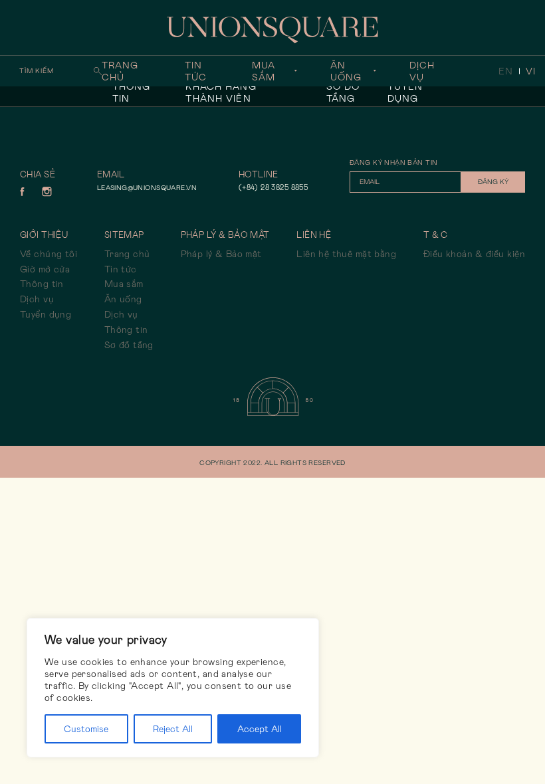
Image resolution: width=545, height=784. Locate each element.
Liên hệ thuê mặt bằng (346, 253)
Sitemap (124, 235)
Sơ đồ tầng (343, 92)
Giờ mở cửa (45, 269)
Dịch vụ (422, 71)
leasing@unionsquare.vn (147, 188)
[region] (173, 687)
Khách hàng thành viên (220, 92)
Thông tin (131, 92)
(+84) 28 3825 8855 (273, 187)
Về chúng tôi (48, 253)
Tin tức (196, 71)
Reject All (173, 728)
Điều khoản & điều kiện (474, 253)
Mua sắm (263, 71)
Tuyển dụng (405, 92)
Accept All (259, 728)
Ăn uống (346, 71)
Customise (86, 728)
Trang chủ (120, 71)
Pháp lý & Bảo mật (221, 253)
